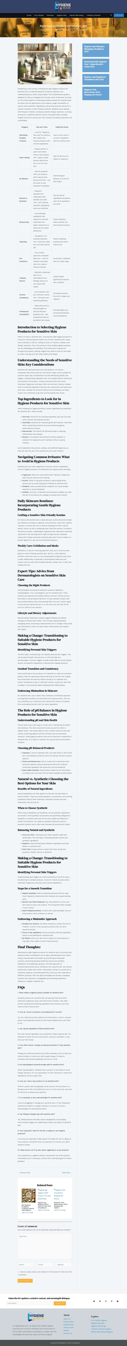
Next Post (67, 1172)
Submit (66, 1330)
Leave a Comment (46, 30)
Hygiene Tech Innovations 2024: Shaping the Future (61, 1205)
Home (29, 15)
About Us (67, 1319)
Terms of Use (68, 1327)
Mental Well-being (76, 15)
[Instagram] (106, 1301)
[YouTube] (117, 1301)
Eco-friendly (39, 15)
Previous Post (24, 1172)
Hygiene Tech (62, 15)
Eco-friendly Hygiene (99, 1320)
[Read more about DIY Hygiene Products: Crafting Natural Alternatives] (29, 1195)
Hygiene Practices (97, 1323)
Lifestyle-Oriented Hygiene (101, 1329)
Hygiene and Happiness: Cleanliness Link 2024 (95, 78)
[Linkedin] (100, 1301)
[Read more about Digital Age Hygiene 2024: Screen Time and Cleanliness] (45, 1194)
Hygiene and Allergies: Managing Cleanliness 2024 (94, 49)
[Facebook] (111, 1301)
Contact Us (68, 1333)
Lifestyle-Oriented (93, 15)
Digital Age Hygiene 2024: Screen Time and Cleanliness (44, 1205)
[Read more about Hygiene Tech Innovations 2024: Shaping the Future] (61, 1194)
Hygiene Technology (62, 30)
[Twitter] (94, 1301)
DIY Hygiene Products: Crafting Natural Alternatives (28, 1207)
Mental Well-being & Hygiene (102, 1332)
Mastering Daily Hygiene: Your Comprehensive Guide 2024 (95, 64)
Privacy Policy (69, 1322)
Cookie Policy (69, 1325)
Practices (50, 15)
